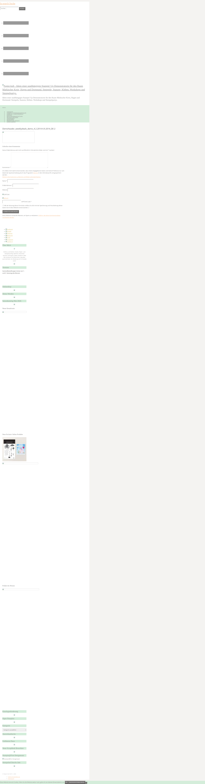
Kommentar (6, 167)
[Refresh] (5, 198)
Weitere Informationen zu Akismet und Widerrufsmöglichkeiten (21, 177)
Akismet (35, 173)
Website (4, 190)
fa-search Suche (7, 3)
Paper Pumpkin (11, 122)
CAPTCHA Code (25, 202)
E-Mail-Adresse (7, 185)
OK (66, 782)
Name (4, 181)
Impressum (11, 778)
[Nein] (86, 783)
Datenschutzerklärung (14, 777)
